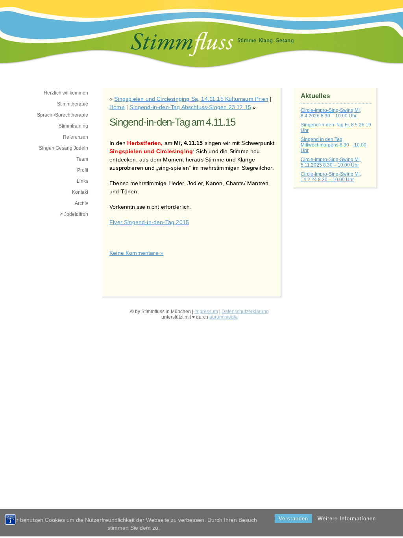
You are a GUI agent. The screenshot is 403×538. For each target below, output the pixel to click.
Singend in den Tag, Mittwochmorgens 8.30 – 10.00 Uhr (333, 145)
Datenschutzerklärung (245, 311)
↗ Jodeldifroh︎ (73, 214)
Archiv (81, 203)
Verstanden (293, 518)
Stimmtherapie (72, 104)
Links (82, 181)
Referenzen (75, 137)
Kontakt (80, 192)
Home (117, 107)
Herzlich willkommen (66, 93)
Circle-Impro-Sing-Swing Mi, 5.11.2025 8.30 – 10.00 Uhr (331, 162)
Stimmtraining (73, 126)
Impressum (206, 311)
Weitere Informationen (347, 518)
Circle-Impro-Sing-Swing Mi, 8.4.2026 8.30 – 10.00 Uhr (331, 113)
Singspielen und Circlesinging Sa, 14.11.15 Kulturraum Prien (191, 99)
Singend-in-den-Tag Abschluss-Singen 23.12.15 (190, 107)
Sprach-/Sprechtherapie (62, 115)
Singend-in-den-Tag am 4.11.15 (172, 122)
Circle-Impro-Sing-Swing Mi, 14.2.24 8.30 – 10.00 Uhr (331, 176)
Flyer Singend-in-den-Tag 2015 (149, 222)
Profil (82, 170)
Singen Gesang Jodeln (63, 148)
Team (82, 159)
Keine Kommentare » (136, 253)
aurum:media (223, 317)
